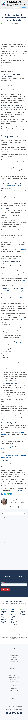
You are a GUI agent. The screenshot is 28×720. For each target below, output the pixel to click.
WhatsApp (12, 282)
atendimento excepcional (15, 347)
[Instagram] (7, 713)
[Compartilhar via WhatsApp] (8, 494)
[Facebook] (10, 713)
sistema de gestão (16, 343)
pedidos (24, 280)
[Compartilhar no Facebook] (2, 494)
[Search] (25, 513)
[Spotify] (21, 713)
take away (23, 249)
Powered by (3, 7)
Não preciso (16, 7)
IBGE (20, 319)
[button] (14, 697)
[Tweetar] (5, 494)
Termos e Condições (9, 709)
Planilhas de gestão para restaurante (23, 613)
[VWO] (6, 7)
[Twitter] (13, 713)
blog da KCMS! (18, 490)
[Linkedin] (15, 713)
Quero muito (23, 7)
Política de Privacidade (18, 709)
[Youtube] (18, 713)
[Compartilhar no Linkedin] (10, 494)
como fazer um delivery (17, 298)
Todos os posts (13, 506)
